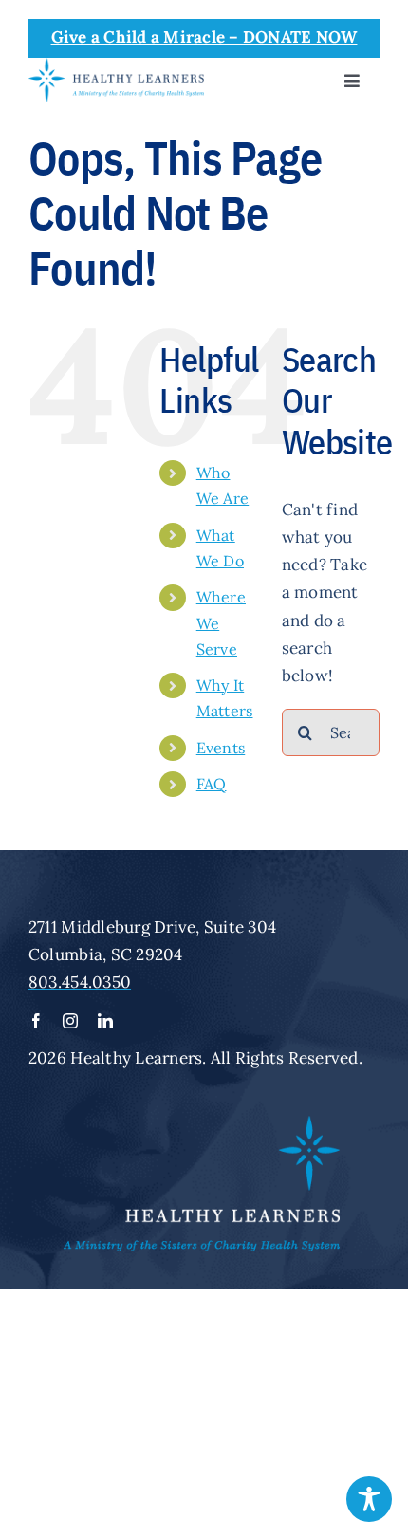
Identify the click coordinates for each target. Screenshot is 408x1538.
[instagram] (70, 1020)
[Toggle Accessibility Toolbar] (369, 1499)
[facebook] (36, 1020)
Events (221, 747)
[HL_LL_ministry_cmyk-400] (116, 65)
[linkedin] (105, 1020)
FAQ (211, 783)
